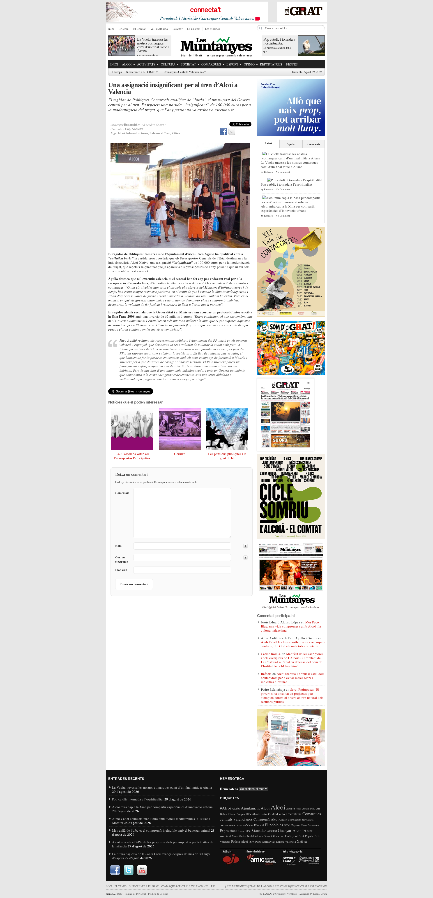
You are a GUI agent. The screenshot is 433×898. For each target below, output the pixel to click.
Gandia (258, 830)
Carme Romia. (271, 653)
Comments (313, 144)
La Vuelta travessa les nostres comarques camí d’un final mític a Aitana (153, 44)
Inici (111, 29)
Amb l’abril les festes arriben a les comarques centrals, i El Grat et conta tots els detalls (293, 644)
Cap (128, 129)
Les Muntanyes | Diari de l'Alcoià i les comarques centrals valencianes (276, 886)
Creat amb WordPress (286, 893)
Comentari (122, 493)
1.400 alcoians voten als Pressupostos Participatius (132, 455)
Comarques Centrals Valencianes (184, 72)
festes (241, 831)
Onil (282, 836)
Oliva (275, 836)
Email (231, 131)
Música (242, 836)
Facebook (223, 131)
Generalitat (271, 831)
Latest (268, 143)
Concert (283, 819)
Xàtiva (176, 133)
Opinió (249, 64)
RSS (213, 886)
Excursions (313, 825)
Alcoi (127, 64)
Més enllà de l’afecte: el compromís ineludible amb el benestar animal (161, 830)
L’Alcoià (124, 29)
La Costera (193, 29)
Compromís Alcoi (266, 819)
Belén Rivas (227, 814)
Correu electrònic (121, 559)
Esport (232, 64)
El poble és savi (277, 824)
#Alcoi (225, 808)
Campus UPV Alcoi (247, 814)
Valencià (290, 842)
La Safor (177, 29)
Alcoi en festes (293, 808)
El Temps (116, 72)
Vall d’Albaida (159, 29)
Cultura (168, 64)
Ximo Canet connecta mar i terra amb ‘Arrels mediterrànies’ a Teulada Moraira (161, 820)
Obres (267, 836)
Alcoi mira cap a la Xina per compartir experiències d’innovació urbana (288, 208)
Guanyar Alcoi (290, 830)
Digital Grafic (320, 893)
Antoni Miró (308, 808)
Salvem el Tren (160, 133)
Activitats (146, 64)
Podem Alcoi (239, 841)
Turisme (280, 841)
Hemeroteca (229, 788)
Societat (188, 64)
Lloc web (121, 570)
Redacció (130, 124)
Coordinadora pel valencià (300, 819)
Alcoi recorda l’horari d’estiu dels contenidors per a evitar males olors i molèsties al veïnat (292, 677)
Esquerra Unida (299, 825)
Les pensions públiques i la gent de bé (227, 455)
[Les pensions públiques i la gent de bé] (227, 429)
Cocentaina (294, 814)
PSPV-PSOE (255, 841)
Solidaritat (268, 842)
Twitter (128, 870)
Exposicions (228, 830)
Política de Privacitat (135, 893)
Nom (118, 546)
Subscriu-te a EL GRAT (140, 72)
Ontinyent (291, 836)
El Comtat (139, 29)
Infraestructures (137, 133)
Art (318, 808)
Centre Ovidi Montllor (273, 814)
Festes (292, 64)
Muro (235, 836)
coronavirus (227, 825)
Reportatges (271, 64)
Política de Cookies (158, 893)
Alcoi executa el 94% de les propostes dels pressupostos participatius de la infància (162, 844)
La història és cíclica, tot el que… (277, 49)
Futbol (247, 831)
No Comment (283, 171)
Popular (291, 144)
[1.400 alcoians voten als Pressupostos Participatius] (132, 429)
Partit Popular (306, 836)
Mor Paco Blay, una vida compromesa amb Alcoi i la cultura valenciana (291, 626)
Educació (259, 825)
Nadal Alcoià (255, 836)
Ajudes (236, 808)
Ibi (304, 830)
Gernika (179, 453)
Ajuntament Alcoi (255, 808)
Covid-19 (240, 825)
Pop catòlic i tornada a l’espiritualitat (279, 41)
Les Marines (212, 29)
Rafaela (266, 673)
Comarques (211, 64)
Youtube (142, 870)
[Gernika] (180, 429)
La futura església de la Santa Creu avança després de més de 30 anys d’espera (161, 855)
